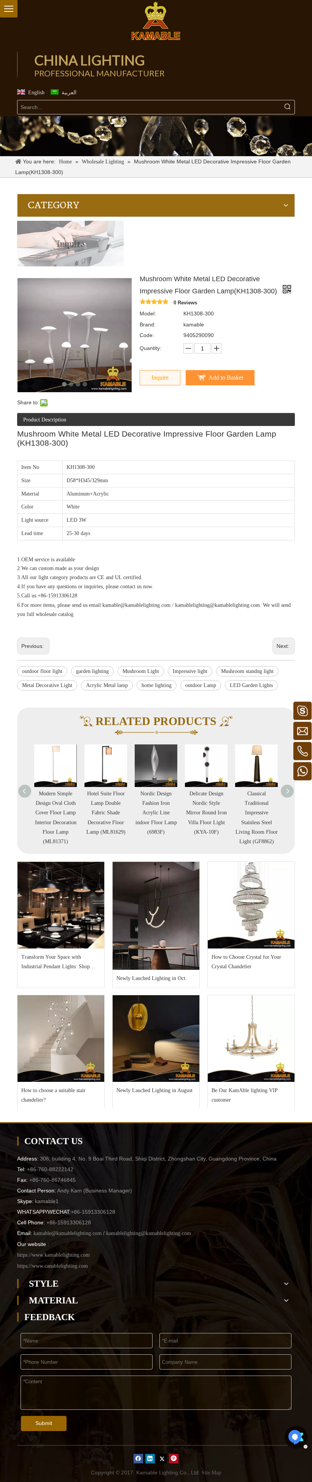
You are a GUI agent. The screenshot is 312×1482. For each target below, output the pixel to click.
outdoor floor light (42, 671)
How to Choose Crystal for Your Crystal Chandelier (246, 961)
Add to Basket (226, 377)
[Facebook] (138, 1458)
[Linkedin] (150, 1458)
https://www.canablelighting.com (52, 1266)
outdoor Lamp (200, 685)
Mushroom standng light (247, 671)
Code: (147, 335)
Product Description (44, 420)
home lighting (157, 685)
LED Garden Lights (251, 685)
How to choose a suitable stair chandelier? (53, 1095)
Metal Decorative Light (47, 685)
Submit (43, 1423)
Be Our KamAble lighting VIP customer (244, 1095)
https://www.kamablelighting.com (53, 1255)
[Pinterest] (173, 1458)
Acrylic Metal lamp (107, 685)
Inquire (160, 377)
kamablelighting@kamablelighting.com (217, 605)
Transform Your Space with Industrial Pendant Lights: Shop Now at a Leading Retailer (55, 962)
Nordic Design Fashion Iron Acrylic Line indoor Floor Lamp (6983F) (156, 813)
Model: (148, 313)
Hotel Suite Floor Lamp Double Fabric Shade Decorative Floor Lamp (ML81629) (106, 813)
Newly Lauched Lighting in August (154, 1090)
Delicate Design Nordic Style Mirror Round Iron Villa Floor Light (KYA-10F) (206, 813)
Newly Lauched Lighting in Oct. (151, 978)
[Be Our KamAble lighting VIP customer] (251, 1038)
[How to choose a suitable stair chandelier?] (61, 1038)
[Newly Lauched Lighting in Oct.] (156, 915)
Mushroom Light (141, 671)
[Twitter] (162, 1458)
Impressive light (190, 671)
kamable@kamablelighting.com (136, 605)
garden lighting (92, 671)
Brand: (148, 324)
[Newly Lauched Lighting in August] (156, 1038)
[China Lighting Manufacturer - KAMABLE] (156, 21)
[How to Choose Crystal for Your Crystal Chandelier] (251, 905)
